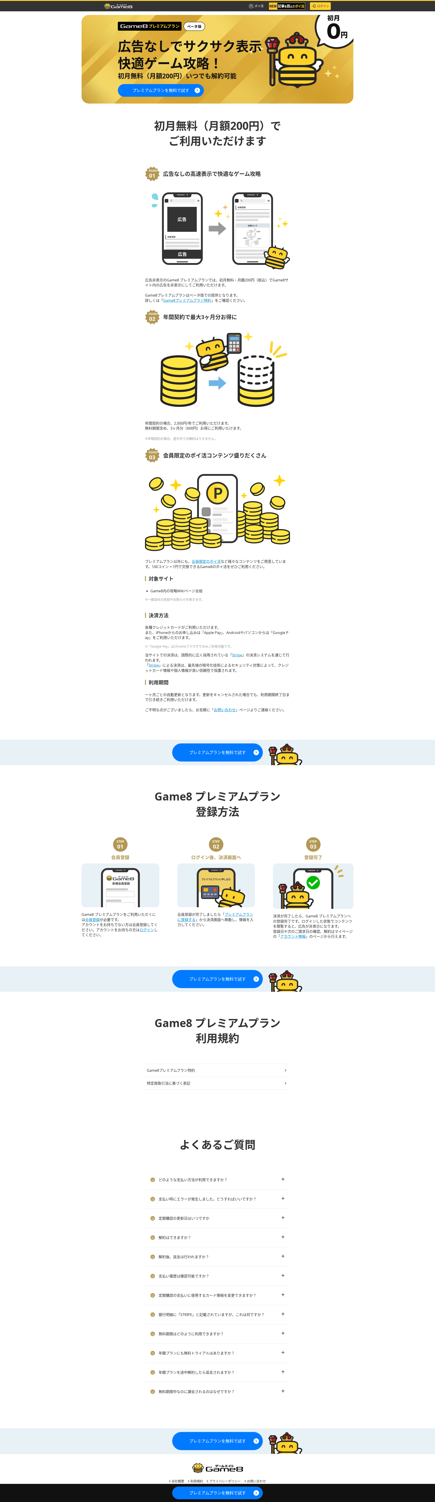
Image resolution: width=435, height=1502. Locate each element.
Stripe (237, 655)
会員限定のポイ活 (206, 561)
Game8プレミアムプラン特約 (187, 300)
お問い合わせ (225, 709)
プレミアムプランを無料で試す (161, 90)
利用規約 (196, 1481)
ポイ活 (259, 6)
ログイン (323, 6)
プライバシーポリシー (224, 1481)
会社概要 (177, 1481)
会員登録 (92, 919)
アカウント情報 (293, 936)
